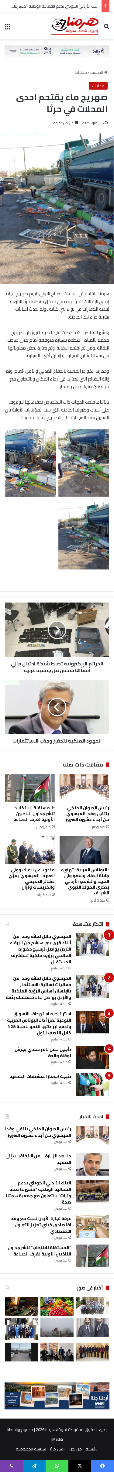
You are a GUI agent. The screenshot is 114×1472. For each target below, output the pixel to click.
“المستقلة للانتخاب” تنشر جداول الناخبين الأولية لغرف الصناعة (34, 813)
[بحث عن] (106, 28)
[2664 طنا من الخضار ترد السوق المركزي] (57, 1306)
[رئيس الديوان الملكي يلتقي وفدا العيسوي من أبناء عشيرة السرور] (84, 788)
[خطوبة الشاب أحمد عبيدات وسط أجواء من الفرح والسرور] (92, 1327)
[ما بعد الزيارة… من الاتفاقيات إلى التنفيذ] (92, 1164)
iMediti (57, 1439)
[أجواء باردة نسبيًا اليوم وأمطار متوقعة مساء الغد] (57, 1327)
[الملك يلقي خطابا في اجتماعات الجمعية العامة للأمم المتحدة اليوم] (21, 1306)
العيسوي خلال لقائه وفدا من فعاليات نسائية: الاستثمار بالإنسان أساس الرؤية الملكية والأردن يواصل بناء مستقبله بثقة (38, 987)
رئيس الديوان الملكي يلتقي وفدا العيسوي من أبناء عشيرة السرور (87, 813)
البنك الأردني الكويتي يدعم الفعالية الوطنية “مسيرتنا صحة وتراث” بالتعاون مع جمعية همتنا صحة (38, 1192)
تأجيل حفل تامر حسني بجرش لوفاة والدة (43, 1052)
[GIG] (57, 50)
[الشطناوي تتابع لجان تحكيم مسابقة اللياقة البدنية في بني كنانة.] (57, 1352)
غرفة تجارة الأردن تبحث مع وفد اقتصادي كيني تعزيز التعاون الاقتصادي (41, 1224)
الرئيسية (97, 72)
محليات (81, 72)
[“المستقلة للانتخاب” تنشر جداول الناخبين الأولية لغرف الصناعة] (30, 788)
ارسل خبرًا (57, 1449)
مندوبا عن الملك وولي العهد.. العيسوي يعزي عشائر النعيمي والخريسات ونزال (32, 878)
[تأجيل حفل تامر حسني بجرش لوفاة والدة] (92, 1057)
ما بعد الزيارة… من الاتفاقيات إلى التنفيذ (38, 1159)
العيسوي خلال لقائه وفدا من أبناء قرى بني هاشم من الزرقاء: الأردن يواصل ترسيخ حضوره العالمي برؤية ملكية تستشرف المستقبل (40, 949)
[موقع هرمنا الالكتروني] (75, 26)
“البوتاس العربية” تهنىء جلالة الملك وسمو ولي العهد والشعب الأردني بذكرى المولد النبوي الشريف (84, 881)
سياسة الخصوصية (31, 1449)
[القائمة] (8, 28)
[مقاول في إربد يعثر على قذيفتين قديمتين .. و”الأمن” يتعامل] (21, 1352)
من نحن (75, 1449)
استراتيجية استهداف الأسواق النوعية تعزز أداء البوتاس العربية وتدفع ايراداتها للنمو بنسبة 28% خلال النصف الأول (39, 1023)
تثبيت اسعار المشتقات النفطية (40, 1076)
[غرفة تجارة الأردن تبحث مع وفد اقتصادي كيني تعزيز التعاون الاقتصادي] (92, 1226)
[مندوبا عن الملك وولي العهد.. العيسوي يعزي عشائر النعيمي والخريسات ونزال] (30, 850)
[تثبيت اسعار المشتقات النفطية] (92, 1084)
